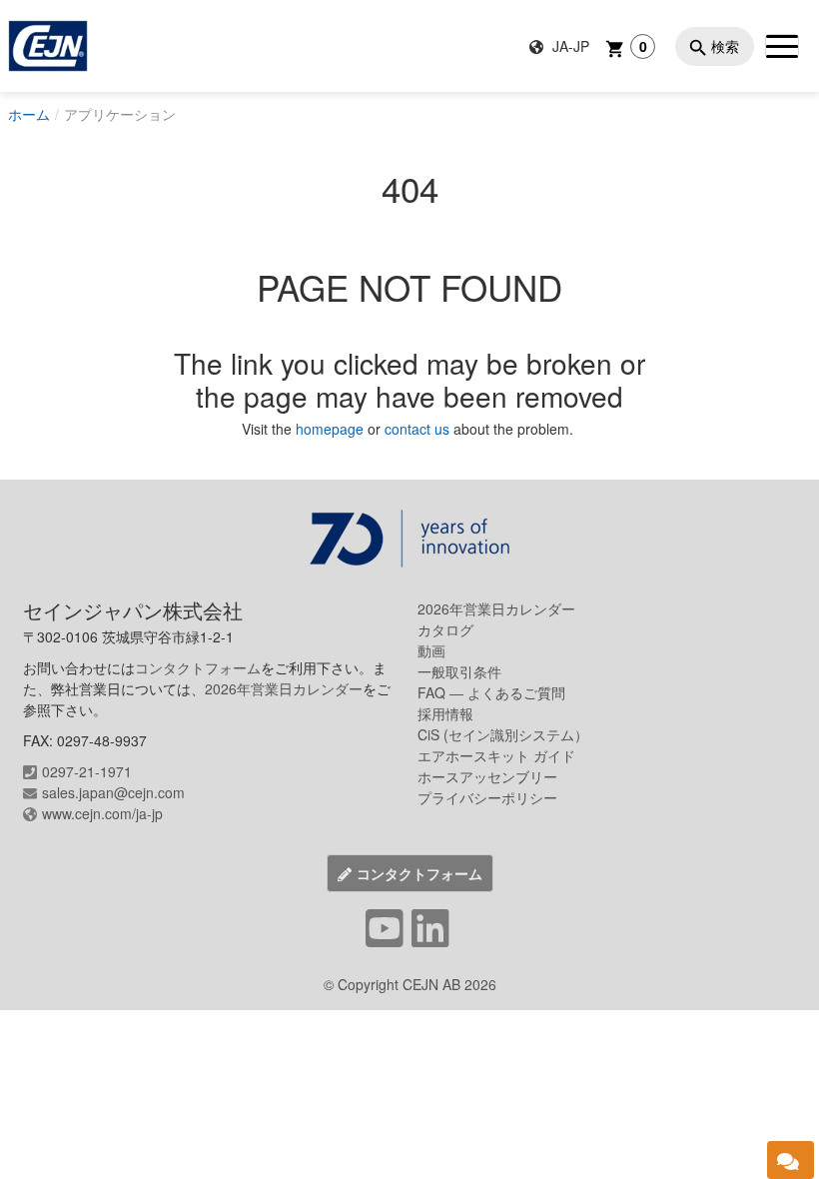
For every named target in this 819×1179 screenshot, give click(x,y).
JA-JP (568, 46)
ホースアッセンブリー (487, 776)
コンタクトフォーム (198, 667)
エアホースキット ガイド (496, 755)
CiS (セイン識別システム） (502, 734)
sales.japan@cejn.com (113, 792)
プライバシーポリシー (487, 797)
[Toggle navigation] (782, 46)
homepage (332, 429)
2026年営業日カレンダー (284, 688)
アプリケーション (120, 114)
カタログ (445, 629)
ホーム (29, 114)
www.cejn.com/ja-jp (102, 813)
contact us (417, 429)
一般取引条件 (459, 671)
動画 (431, 650)
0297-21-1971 (87, 771)
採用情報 (445, 713)
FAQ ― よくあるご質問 (491, 692)
